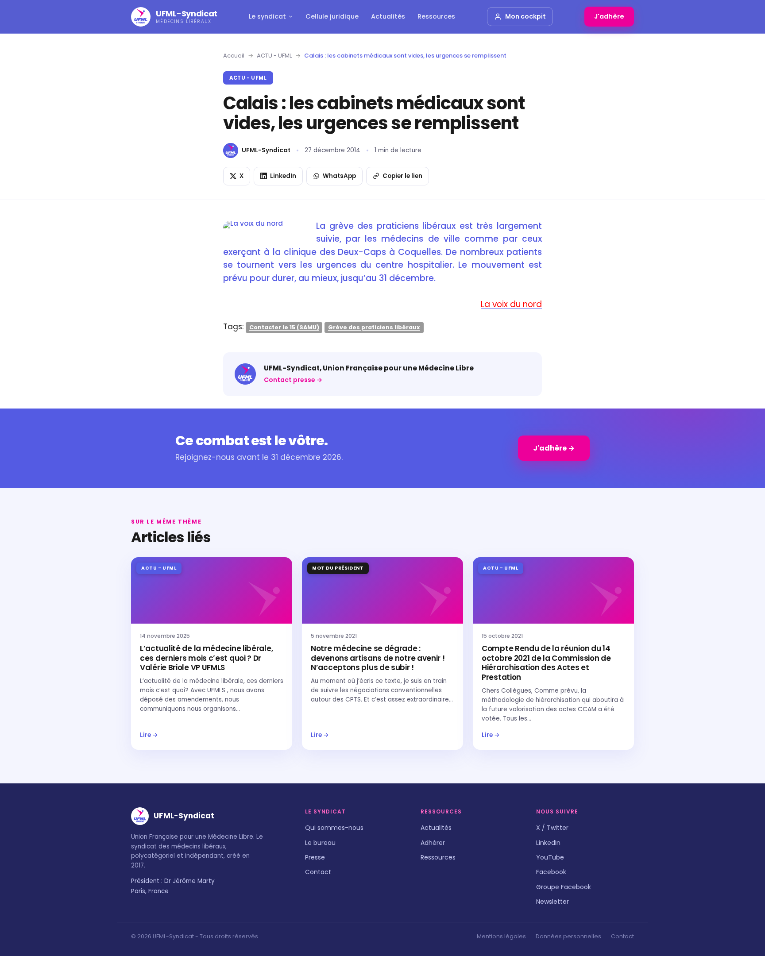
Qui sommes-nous (334, 827)
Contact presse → (293, 379)
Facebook (551, 871)
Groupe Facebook (563, 887)
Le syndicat (267, 16)
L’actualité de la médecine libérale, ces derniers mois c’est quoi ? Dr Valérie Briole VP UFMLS (206, 658)
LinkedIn (548, 842)
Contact (318, 871)
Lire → (149, 735)
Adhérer (433, 842)
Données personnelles (568, 936)
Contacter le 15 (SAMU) (284, 327)
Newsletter (552, 901)
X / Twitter (552, 827)
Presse (315, 857)
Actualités (388, 16)
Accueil (233, 55)
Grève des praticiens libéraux (374, 327)
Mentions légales (501, 936)
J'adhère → (554, 448)
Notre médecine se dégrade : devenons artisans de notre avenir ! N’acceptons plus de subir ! (378, 658)
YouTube (550, 857)
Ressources (436, 16)
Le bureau (320, 842)
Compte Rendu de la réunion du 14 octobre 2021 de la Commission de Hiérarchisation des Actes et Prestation (546, 662)
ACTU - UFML (274, 55)
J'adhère (609, 16)
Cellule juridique (332, 16)
